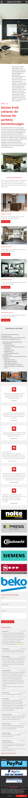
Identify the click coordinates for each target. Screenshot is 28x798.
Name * (3, 597)
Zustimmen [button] (21, 795)
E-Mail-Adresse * (5, 604)
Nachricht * (4, 611)
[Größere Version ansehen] (14, 376)
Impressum (4, 759)
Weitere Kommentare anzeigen (8, 753)
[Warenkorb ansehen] (26, 2)
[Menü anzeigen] (1, 2)
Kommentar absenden (7, 621)
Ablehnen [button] (9, 795)
